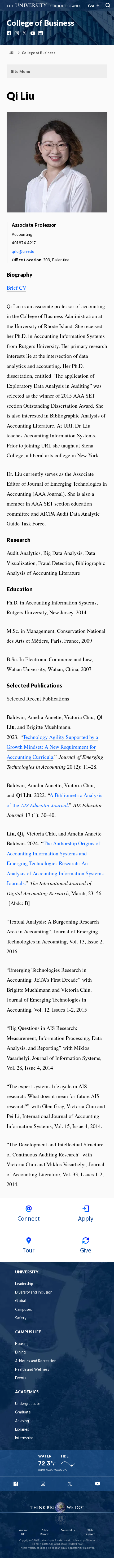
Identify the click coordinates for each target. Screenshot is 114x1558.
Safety (20, 1318)
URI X (70, 1484)
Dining (20, 1353)
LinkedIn (41, 33)
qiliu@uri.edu (23, 251)
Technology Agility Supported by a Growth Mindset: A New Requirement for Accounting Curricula (52, 746)
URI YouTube (97, 1484)
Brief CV (16, 287)
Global (20, 1301)
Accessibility (68, 1530)
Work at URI (23, 1532)
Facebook (9, 33)
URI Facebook (16, 1484)
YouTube (33, 33)
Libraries (22, 1430)
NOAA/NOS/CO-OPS (56, 1470)
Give (85, 1251)
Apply (85, 1219)
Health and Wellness (32, 1370)
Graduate (23, 1412)
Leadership (24, 1284)
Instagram (17, 33)
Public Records (44, 1532)
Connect (28, 1219)
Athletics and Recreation (35, 1361)
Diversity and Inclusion (33, 1293)
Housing (22, 1344)
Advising (22, 1421)
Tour (28, 1251)
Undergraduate (27, 1404)
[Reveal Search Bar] (108, 5)
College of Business (40, 22)
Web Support (90, 1532)
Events (20, 1378)
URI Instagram (43, 1484)
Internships (24, 1438)
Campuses (23, 1310)
